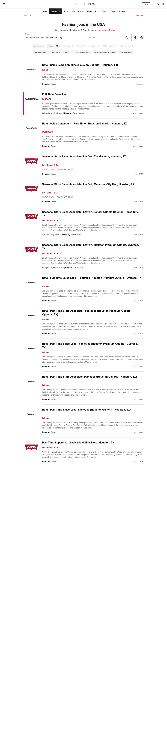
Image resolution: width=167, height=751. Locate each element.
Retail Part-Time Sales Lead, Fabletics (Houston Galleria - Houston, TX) (86, 409)
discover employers (106, 30)
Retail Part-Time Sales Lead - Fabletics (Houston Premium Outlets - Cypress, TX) (90, 345)
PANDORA (46, 99)
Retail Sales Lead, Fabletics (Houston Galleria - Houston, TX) (80, 65)
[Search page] (158, 4)
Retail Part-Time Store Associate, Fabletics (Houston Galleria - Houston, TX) (89, 376)
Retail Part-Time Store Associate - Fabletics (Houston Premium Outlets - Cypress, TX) (87, 312)
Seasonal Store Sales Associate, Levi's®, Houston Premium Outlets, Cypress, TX (90, 246)
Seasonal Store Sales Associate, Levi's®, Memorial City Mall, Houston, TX (88, 184)
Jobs (31, 16)
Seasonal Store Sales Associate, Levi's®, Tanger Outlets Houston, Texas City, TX (90, 213)
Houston (46, 84)
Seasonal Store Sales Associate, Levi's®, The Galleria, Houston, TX (84, 156)
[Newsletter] (154, 4)
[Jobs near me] (135, 37)
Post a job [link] (139, 15)
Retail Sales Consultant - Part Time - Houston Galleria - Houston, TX (84, 123)
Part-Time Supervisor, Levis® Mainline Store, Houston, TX (78, 442)
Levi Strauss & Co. (50, 165)
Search (27, 34)
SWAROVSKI (47, 132)
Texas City (65, 234)
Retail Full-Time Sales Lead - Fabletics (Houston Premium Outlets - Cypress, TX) (92, 278)
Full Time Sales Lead (55, 94)
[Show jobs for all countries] (141, 37)
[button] (38, 46)
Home (25, 16)
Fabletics (46, 69)
